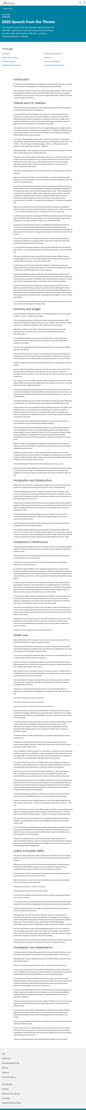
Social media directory (9, 1077)
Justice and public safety (52, 61)
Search (80, 3)
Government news (7, 8)
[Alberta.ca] (8, 3)
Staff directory (6, 1058)
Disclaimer (5, 1089)
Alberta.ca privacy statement (11, 1093)
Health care (47, 57)
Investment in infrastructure (53, 53)
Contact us (5, 1072)
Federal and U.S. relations (10, 57)
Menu (84, 3)
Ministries (5, 1068)
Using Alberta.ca (7, 1084)
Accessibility (6, 1098)
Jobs (3, 1054)
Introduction (6, 53)
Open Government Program (10, 1063)
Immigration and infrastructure (11, 65)
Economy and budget (8, 61)
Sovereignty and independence (54, 65)
